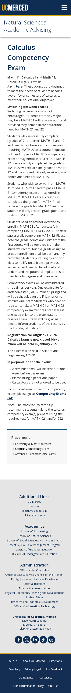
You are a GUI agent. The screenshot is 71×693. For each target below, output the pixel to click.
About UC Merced (34, 661)
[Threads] (51, 639)
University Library (34, 515)
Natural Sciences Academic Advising (27, 26)
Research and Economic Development (34, 602)
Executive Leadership (34, 510)
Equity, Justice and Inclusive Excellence (34, 579)
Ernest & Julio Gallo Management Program (34, 545)
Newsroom (34, 506)
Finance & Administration (34, 588)
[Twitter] (27, 639)
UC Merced (34, 501)
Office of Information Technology (34, 606)
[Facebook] (18, 640)
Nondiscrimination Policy (28, 686)
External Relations (34, 584)
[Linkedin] (35, 640)
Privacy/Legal (33, 669)
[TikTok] (43, 639)
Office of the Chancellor (34, 570)
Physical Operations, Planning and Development (34, 593)
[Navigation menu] (64, 7)
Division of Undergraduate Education (34, 554)
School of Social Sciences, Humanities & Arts (34, 540)
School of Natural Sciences (34, 536)
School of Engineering (34, 531)
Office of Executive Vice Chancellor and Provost (34, 574)
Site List (53, 686)
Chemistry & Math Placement (33, 444)
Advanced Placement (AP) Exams (35, 454)
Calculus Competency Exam (32, 449)
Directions (55, 661)
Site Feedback (53, 669)
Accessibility (45, 677)
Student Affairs (34, 597)
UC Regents (26, 677)
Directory (14, 669)
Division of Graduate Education (34, 549)
